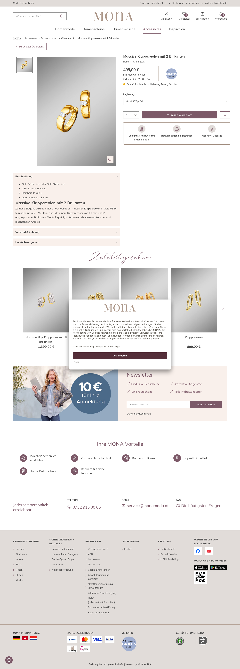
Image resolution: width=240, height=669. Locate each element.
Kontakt (128, 549)
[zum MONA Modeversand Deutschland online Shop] (16, 638)
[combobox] (40, 16)
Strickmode (21, 554)
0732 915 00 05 (87, 507)
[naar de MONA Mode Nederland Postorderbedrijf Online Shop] (33, 638)
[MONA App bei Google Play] (218, 567)
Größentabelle (167, 549)
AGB (90, 554)
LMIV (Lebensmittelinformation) (101, 600)
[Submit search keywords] (62, 16)
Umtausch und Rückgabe (65, 554)
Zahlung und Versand (63, 549)
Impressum (94, 559)
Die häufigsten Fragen (201, 505)
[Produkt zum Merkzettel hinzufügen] (225, 114)
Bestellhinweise (168, 554)
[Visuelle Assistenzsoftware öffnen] (201, 640)
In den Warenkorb (181, 114)
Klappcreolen (194, 337)
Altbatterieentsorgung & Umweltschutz (100, 586)
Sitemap (20, 549)
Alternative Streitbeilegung (102, 593)
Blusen (19, 575)
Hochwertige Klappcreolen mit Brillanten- (46, 339)
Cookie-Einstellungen (99, 569)
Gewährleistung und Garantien (98, 577)
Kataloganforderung (62, 569)
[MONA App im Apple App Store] (201, 567)
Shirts (19, 564)
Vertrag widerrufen (98, 549)
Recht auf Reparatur (99, 612)
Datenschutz (94, 564)
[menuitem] (65, 30)
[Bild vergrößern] (110, 159)
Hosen (19, 569)
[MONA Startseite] (113, 16)
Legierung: (129, 94)
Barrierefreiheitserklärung (101, 607)
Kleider (19, 580)
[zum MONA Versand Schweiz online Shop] (25, 638)
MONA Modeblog (169, 559)
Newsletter (58, 564)
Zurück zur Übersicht (31, 46)
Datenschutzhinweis (139, 413)
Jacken (19, 559)
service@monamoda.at (147, 505)
